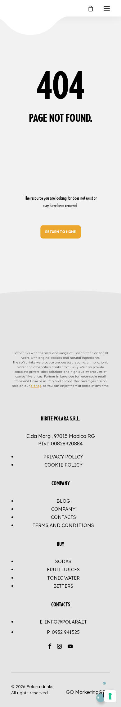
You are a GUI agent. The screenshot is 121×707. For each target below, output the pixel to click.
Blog (63, 501)
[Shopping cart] (87, 8)
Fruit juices (63, 569)
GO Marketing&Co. (88, 692)
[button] (106, 8)
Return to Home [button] (60, 232)
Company (63, 509)
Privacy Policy (63, 457)
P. (63, 632)
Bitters (63, 586)
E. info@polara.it (63, 622)
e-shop (36, 386)
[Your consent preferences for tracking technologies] (110, 696)
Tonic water (63, 578)
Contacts (63, 517)
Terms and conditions (63, 525)
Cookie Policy (63, 465)
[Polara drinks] (17, 8)
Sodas (63, 561)
